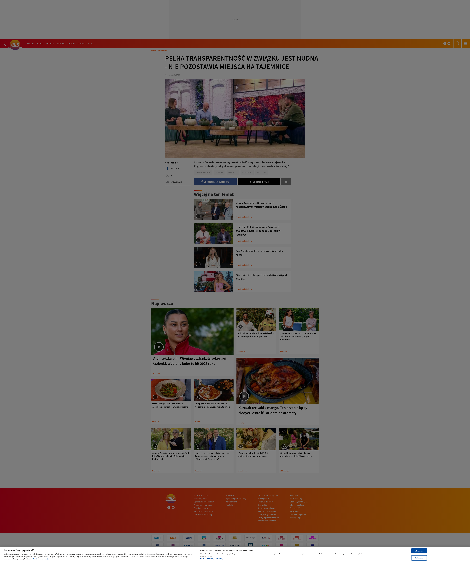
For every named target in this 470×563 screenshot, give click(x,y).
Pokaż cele (419, 558)
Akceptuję (419, 551)
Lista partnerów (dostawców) (211, 559)
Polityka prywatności (41, 559)
